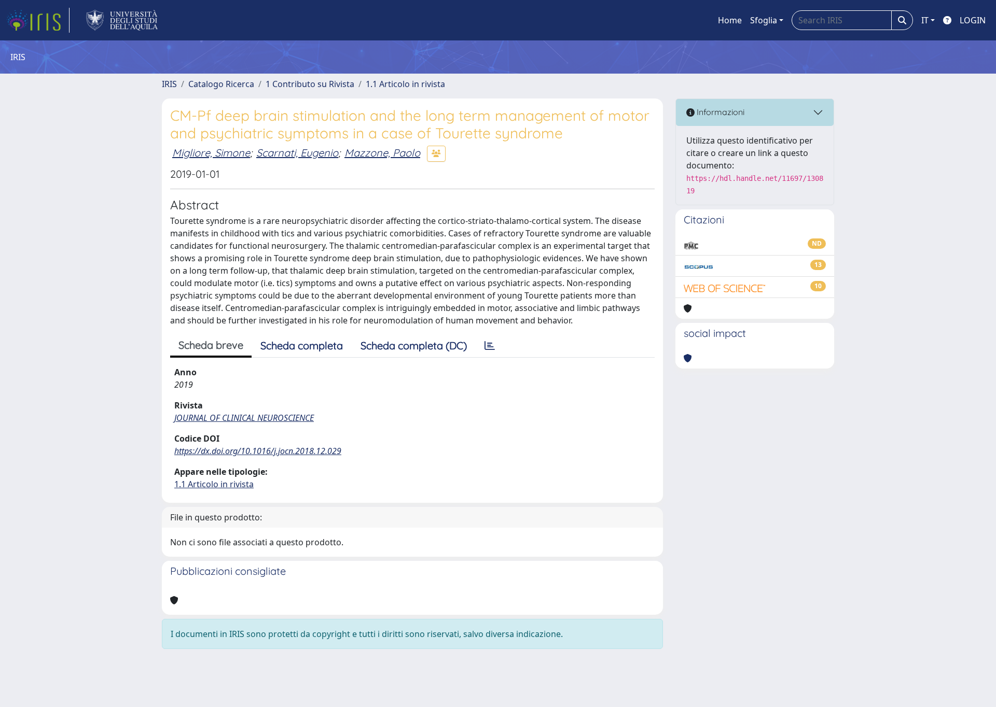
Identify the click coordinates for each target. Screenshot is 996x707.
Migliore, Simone (211, 152)
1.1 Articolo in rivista (405, 84)
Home (730, 20)
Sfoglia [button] (763, 20)
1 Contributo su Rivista (310, 84)
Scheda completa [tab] (301, 345)
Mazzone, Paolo (382, 152)
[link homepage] (38, 20)
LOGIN (973, 20)
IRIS (169, 84)
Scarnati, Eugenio (297, 152)
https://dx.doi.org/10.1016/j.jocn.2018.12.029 (257, 451)
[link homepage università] (122, 20)
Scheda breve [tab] (210, 344)
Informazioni (719, 112)
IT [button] (925, 20)
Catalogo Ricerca (221, 84)
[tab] (490, 346)
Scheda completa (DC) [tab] (414, 345)
